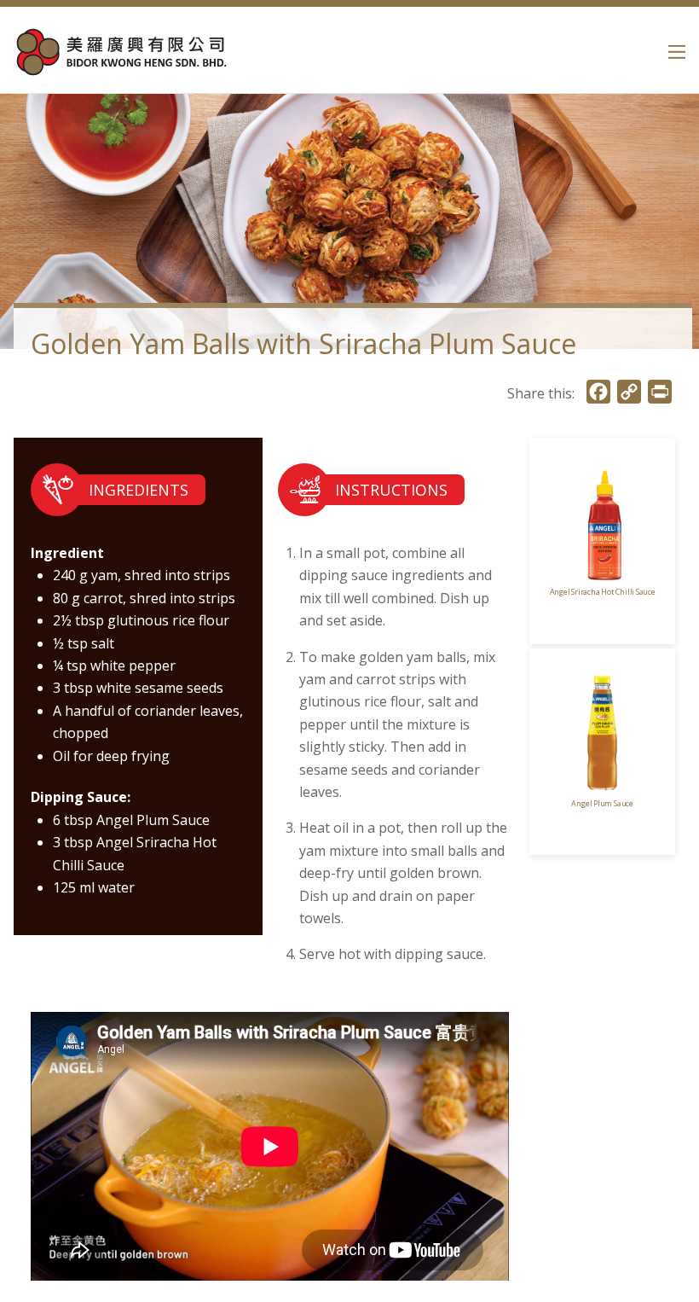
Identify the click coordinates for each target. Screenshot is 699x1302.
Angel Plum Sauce (602, 803)
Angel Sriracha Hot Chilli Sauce (603, 591)
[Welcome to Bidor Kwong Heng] (120, 67)
